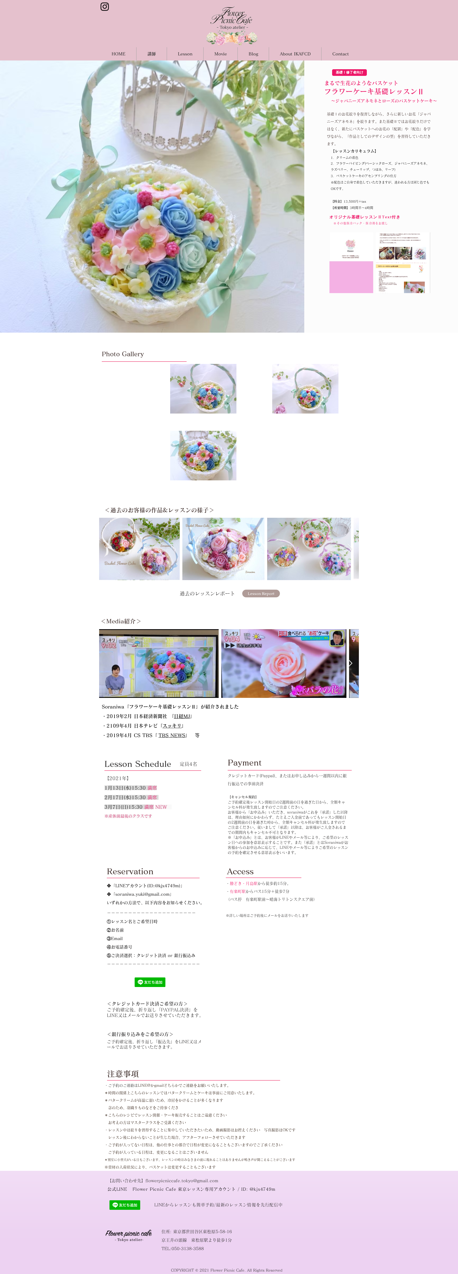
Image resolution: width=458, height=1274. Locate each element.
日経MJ (182, 716)
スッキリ (172, 725)
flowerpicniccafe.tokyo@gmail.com (182, 1181)
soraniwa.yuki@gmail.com (142, 894)
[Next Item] (350, 549)
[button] (349, 72)
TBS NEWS (171, 735)
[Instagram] (104, 6)
